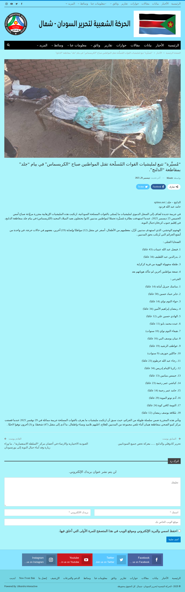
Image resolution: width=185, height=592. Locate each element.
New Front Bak (27, 578)
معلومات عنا (98, 3)
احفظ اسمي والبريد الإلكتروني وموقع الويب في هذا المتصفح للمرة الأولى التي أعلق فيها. (118, 531)
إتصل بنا (42, 578)
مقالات (145, 3)
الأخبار (165, 3)
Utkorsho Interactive (27, 586)
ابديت (13, 578)
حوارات (134, 3)
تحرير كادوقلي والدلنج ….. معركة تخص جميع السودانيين (149, 443)
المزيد (71, 3)
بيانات (155, 3)
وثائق (116, 3)
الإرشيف (55, 578)
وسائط (84, 3)
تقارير (124, 3)
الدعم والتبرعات (71, 578)
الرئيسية (176, 3)
